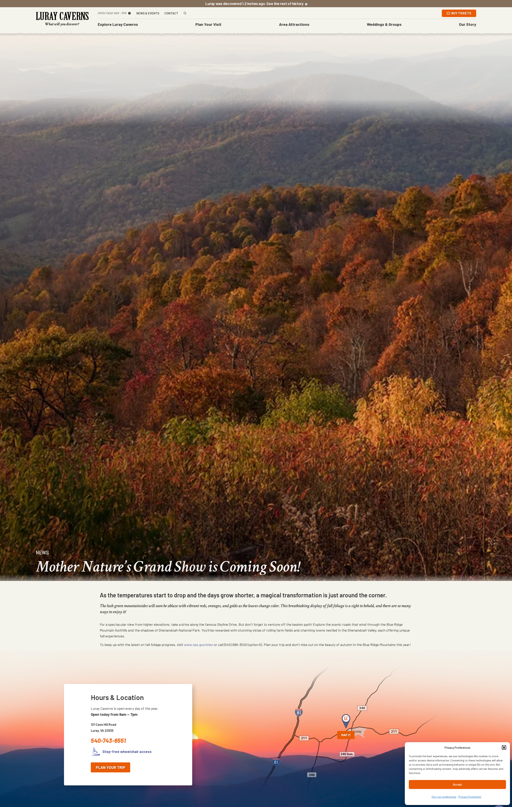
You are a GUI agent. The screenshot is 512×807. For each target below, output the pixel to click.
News (42, 552)
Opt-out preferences (444, 796)
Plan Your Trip (110, 767)
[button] (504, 748)
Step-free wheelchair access (127, 751)
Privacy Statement (469, 796)
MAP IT (346, 735)
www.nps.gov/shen (198, 644)
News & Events (147, 13)
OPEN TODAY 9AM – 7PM (112, 13)
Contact (171, 13)
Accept (457, 784)
